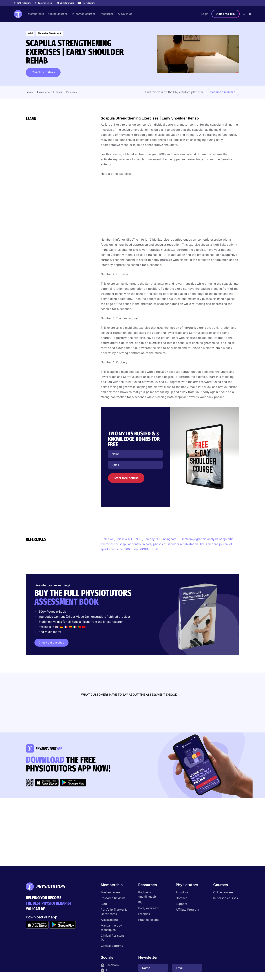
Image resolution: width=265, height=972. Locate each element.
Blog (104, 904)
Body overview (148, 908)
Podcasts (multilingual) (147, 894)
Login (204, 14)
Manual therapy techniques (111, 928)
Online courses (223, 892)
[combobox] (250, 14)
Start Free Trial (225, 14)
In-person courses (225, 898)
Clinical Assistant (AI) (112, 938)
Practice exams (148, 919)
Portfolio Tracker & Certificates (114, 912)
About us (182, 892)
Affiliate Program (187, 909)
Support (181, 904)
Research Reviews (113, 898)
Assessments (109, 919)
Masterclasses (110, 892)
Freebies (144, 914)
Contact (181, 898)
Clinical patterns (112, 945)
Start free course (126, 478)
